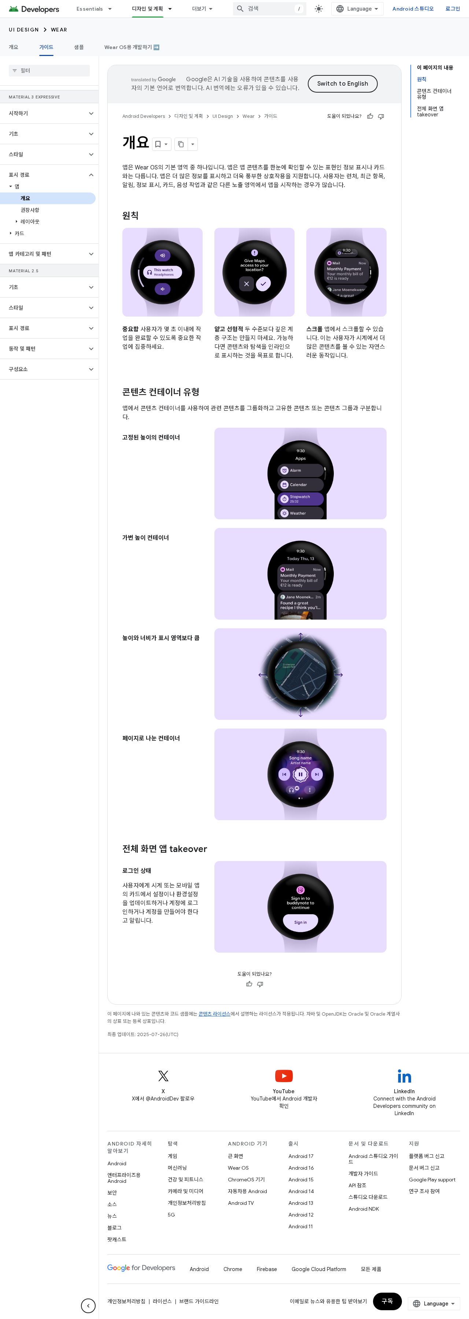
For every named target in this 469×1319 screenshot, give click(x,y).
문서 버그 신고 (424, 1168)
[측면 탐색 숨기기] (88, 1306)
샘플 (79, 47)
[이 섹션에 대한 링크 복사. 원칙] (146, 216)
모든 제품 (371, 1269)
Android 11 (300, 1226)
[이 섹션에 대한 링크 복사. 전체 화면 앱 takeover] (214, 849)
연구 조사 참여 (424, 1191)
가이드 (46, 47)
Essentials (90, 8)
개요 (14, 47)
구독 (387, 1301)
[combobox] (269, 8)
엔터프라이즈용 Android (124, 1178)
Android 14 (301, 1191)
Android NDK (363, 1209)
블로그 (114, 1228)
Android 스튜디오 (413, 8)
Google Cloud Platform (319, 1269)
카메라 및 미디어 (185, 1191)
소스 (112, 1204)
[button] (43, 113)
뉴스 (112, 1216)
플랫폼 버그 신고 (426, 1156)
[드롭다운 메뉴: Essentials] (113, 9)
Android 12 (301, 1214)
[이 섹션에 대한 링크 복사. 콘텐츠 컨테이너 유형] (206, 393)
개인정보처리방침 (187, 1203)
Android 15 (301, 1179)
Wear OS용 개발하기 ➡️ (132, 47)
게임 (172, 1156)
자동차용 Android (247, 1191)
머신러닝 (177, 1168)
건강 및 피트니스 (185, 1179)
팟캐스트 (116, 1239)
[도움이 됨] (370, 116)
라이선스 (162, 1301)
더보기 (199, 8)
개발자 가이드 (363, 1173)
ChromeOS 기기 (246, 1179)
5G (171, 1214)
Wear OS (238, 1168)
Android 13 (300, 1203)
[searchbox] (49, 70)
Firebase (267, 1269)
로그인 (453, 8)
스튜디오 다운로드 (368, 1197)
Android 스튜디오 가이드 (373, 1159)
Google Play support (432, 1179)
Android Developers (143, 116)
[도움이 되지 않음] (381, 116)
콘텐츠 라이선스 (214, 1014)
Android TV (241, 1203)
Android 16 (301, 1168)
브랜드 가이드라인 (199, 1301)
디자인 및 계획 (147, 8)
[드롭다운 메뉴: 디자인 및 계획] (173, 9)
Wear (59, 29)
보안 (112, 1192)
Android (116, 1163)
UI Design (24, 29)
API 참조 (357, 1185)
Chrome (233, 1269)
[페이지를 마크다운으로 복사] (181, 144)
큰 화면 (235, 1156)
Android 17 (301, 1156)
